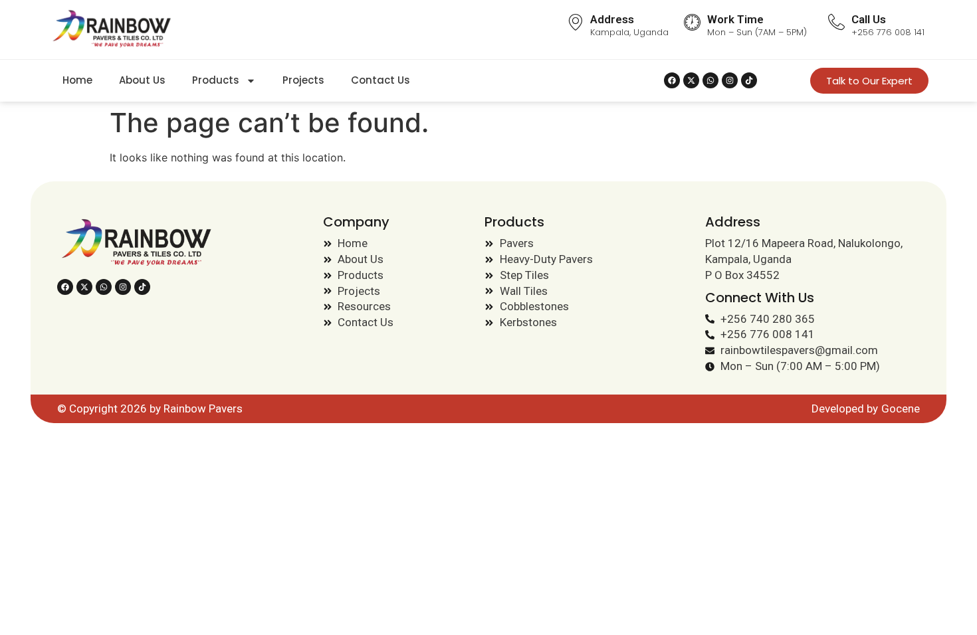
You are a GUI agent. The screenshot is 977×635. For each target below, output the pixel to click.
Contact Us (380, 80)
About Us (142, 80)
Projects (303, 80)
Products (215, 80)
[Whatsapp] (710, 80)
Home (77, 80)
